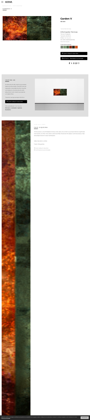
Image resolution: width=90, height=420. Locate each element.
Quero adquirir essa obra (15, 101)
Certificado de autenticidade (42, 150)
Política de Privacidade (5, 418)
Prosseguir (84, 417)
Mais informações (64, 41)
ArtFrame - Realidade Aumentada (73, 58)
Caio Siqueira (17, 5)
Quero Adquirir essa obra (70, 53)
